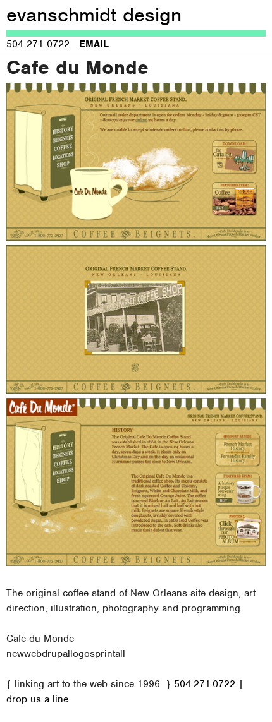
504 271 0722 (38, 44)
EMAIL (94, 44)
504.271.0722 (204, 684)
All (120, 653)
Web (33, 653)
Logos (82, 653)
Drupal (56, 653)
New (15, 653)
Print (105, 653)
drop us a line (37, 699)
